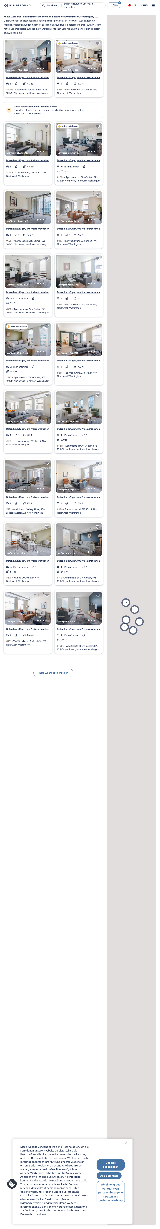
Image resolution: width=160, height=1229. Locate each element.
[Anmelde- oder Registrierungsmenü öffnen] (153, 5)
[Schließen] (125, 1143)
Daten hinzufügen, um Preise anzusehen (27, 77)
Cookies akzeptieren (110, 1165)
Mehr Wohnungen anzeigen (53, 672)
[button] (133, 630)
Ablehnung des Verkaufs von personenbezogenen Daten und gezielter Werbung (110, 1192)
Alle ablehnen (109, 1176)
